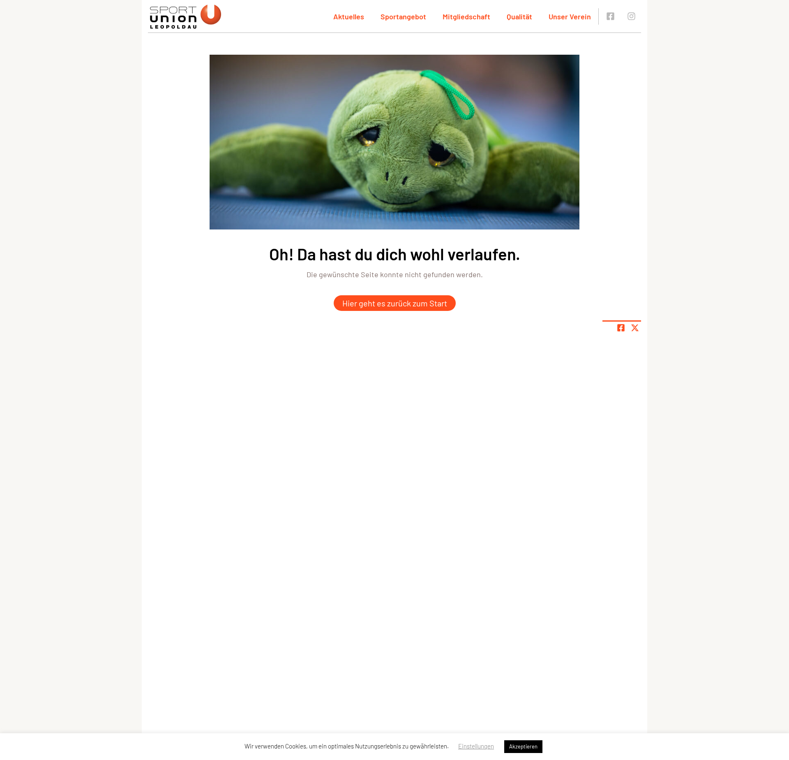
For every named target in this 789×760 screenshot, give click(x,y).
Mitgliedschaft (466, 16)
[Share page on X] (635, 328)
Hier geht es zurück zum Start (394, 303)
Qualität (519, 16)
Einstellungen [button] (476, 746)
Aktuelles (348, 16)
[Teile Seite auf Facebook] (621, 328)
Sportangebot (403, 16)
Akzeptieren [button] (523, 746)
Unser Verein (570, 16)
